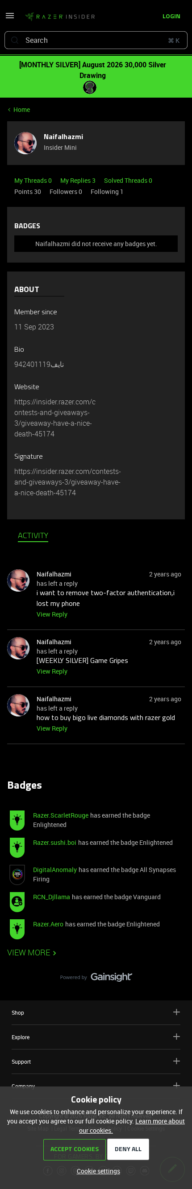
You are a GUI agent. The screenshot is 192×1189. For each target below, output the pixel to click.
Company (23, 1086)
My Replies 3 (78, 180)
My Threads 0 (33, 180)
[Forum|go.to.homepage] (59, 17)
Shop (18, 1012)
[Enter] (14, 40)
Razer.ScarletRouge (60, 815)
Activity (33, 536)
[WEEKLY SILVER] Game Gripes (82, 661)
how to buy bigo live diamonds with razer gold (106, 718)
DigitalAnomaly (55, 869)
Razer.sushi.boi (54, 842)
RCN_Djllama (51, 897)
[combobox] (96, 40)
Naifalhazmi (63, 137)
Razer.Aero (48, 924)
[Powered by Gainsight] (96, 979)
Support (21, 1061)
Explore (20, 1037)
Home (21, 109)
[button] (9, 18)
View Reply (52, 614)
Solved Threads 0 (128, 180)
